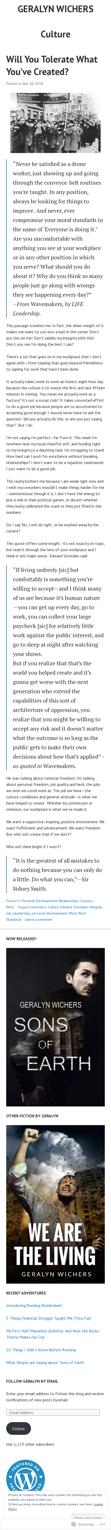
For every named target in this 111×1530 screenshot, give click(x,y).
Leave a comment (38, 919)
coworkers (38, 907)
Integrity (95, 907)
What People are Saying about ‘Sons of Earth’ (45, 1362)
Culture (53, 907)
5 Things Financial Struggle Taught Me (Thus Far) (48, 1318)
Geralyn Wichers (55, 9)
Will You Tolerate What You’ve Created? (52, 65)
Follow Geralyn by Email (32, 1381)
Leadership (21, 913)
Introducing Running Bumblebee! (34, 1305)
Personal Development (39, 900)
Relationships (69, 900)
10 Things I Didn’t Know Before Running (41, 1349)
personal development (49, 913)
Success (86, 900)
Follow (18, 1428)
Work (10, 907)
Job (8, 913)
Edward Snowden (74, 907)
